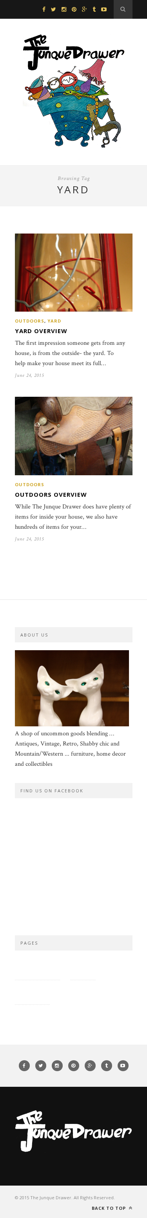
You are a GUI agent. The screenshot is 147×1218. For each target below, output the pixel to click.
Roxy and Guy (81, 992)
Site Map (83, 967)
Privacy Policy (37, 967)
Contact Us (32, 992)
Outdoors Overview (51, 494)
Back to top (109, 1208)
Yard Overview (41, 331)
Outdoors (29, 321)
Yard (54, 321)
